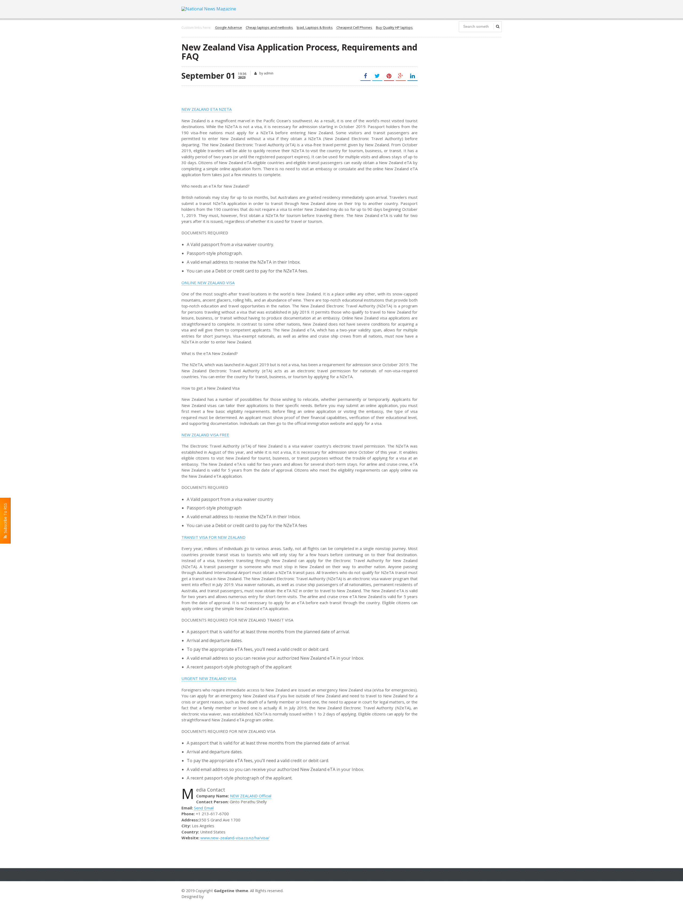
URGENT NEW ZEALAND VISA (208, 678)
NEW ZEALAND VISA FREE (205, 434)
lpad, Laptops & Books (315, 28)
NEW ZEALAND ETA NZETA (206, 109)
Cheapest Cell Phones (354, 28)
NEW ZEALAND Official (250, 795)
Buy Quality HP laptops (394, 28)
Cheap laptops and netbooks (269, 28)
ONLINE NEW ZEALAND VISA (208, 282)
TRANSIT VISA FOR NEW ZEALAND (213, 537)
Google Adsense (228, 28)
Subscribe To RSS (5, 519)
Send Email (204, 807)
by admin (266, 73)
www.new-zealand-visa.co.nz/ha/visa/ (234, 837)
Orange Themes (220, 896)
